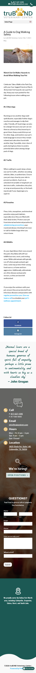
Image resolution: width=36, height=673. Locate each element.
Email (6, 520)
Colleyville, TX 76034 (18, 449)
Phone (6, 528)
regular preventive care (13, 295)
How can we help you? (12, 536)
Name (6, 511)
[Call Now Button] (31, 4)
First (5, 517)
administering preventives (14, 225)
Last (20, 517)
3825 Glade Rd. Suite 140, (20, 446)
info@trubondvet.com (18, 425)
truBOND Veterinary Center (13, 38)
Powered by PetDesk (18, 668)
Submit (7, 565)
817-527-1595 (18, 2)
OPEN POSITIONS (17, 475)
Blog (5, 40)
